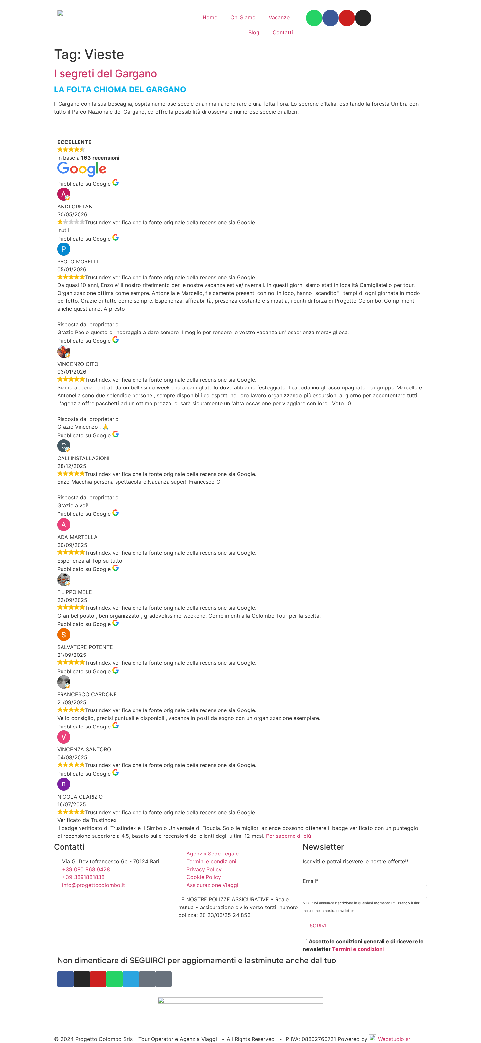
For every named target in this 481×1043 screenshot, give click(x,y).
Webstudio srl (394, 1039)
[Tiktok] (163, 979)
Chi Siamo (243, 17)
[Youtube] (347, 18)
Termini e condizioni (358, 949)
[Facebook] (330, 18)
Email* (311, 881)
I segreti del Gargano (105, 73)
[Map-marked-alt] (147, 979)
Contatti (283, 32)
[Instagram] (363, 18)
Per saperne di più (288, 836)
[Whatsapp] (314, 18)
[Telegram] (131, 979)
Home (210, 17)
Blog (253, 32)
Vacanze (279, 17)
